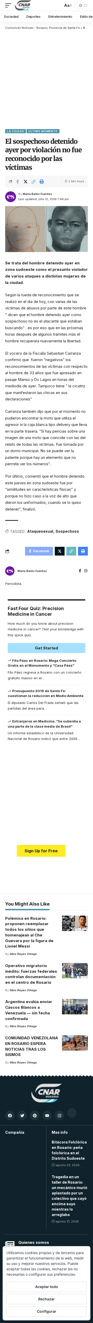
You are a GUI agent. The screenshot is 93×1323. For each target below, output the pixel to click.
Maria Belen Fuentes (37, 194)
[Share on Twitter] (25, 181)
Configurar (46, 1311)
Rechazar (46, 1299)
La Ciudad (15, 131)
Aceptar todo (46, 1286)
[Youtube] (47, 1115)
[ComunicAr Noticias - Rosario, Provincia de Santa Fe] (23, 5)
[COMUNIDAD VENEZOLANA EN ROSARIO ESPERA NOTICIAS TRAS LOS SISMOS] (75, 1043)
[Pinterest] (34, 1115)
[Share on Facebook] (17, 181)
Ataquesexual (40, 531)
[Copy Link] (33, 181)
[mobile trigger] (9, 5)
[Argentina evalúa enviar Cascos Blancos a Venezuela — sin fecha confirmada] (75, 1006)
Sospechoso (67, 531)
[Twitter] (22, 1115)
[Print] (41, 181)
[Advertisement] (46, 79)
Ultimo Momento (43, 131)
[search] (57, 5)
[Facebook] (80, 571)
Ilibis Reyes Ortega (23, 954)
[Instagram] (86, 571)
